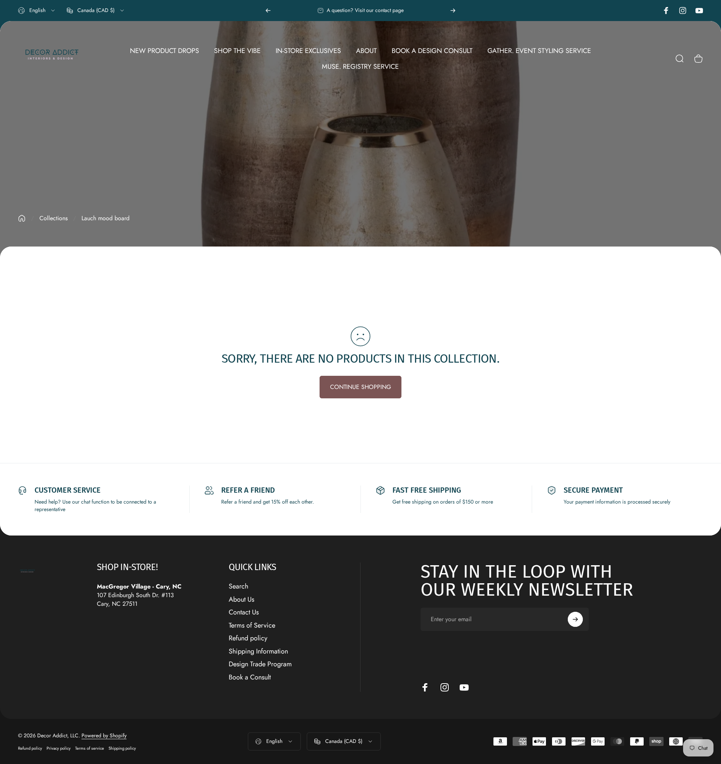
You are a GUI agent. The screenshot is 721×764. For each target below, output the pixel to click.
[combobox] (37, 10)
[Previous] (268, 10)
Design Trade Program (260, 664)
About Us (241, 599)
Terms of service (89, 748)
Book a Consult (250, 677)
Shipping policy (122, 748)
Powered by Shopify (104, 735)
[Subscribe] (575, 619)
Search (238, 586)
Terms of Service (252, 625)
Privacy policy (59, 748)
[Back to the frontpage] (22, 218)
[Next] (453, 10)
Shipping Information (258, 651)
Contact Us (244, 612)
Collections (53, 218)
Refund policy (248, 638)
